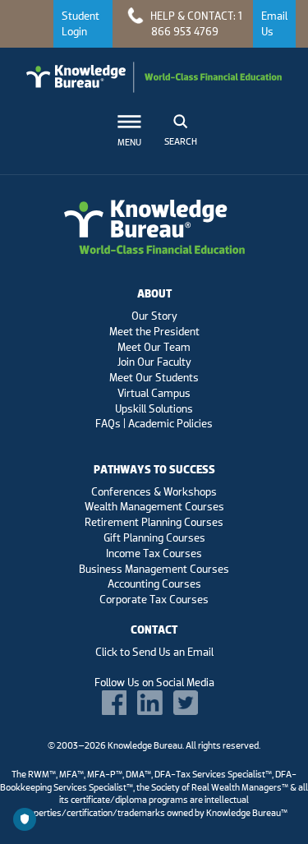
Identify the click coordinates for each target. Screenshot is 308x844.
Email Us (274, 23)
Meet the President (154, 331)
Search (180, 141)
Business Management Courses (154, 568)
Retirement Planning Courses (154, 521)
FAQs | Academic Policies (154, 423)
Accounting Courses (154, 583)
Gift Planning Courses (154, 537)
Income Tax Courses (154, 553)
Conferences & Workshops (154, 491)
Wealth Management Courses (154, 506)
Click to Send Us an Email (154, 651)
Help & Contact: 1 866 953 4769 (195, 23)
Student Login (80, 23)
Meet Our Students (154, 377)
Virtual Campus (154, 392)
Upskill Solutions (154, 408)
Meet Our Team (154, 346)
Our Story (154, 315)
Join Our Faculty (154, 361)
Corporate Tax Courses (154, 599)
